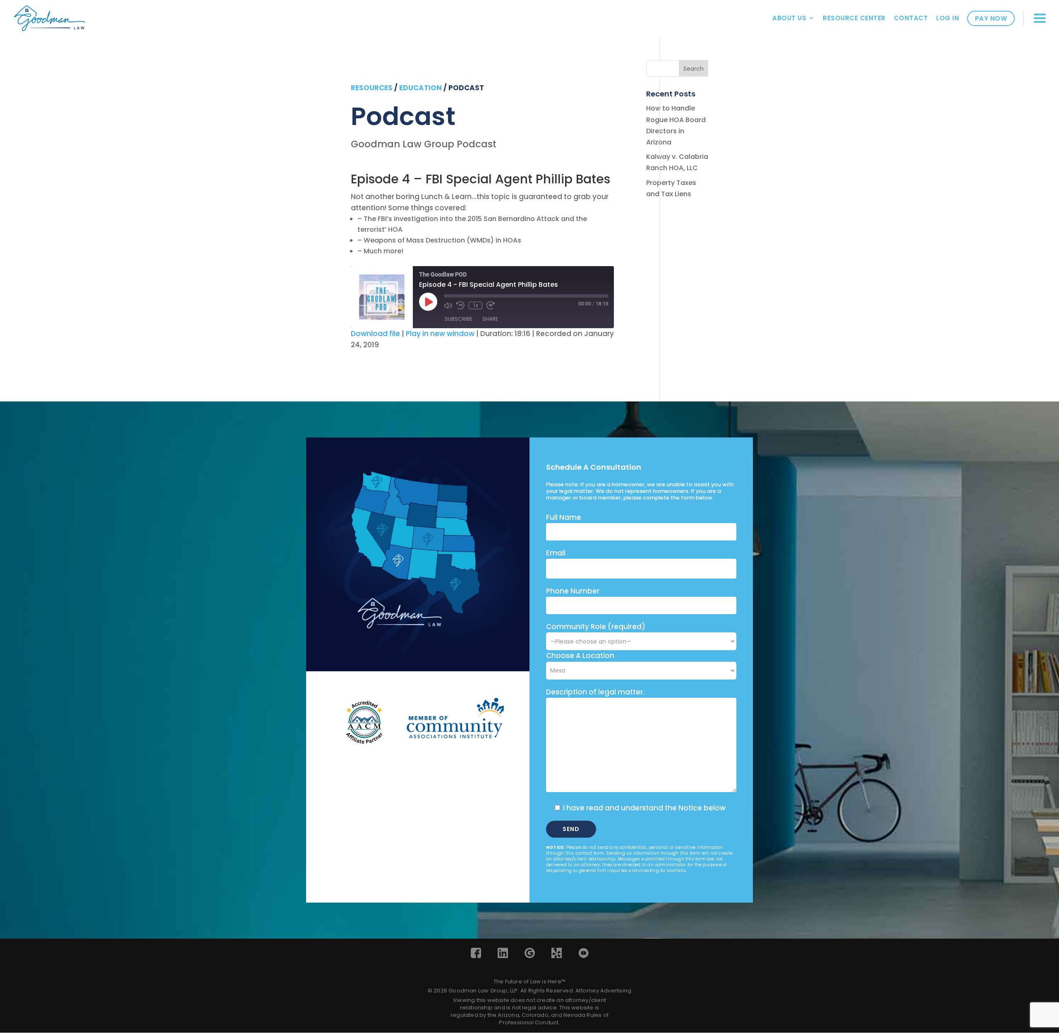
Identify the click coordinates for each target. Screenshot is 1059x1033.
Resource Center (854, 18)
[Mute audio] (448, 305)
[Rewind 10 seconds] (460, 305)
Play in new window (440, 334)
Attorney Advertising (603, 991)
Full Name (563, 517)
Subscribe (458, 318)
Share (490, 318)
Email (555, 553)
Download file (375, 334)
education (420, 88)
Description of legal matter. (595, 692)
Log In (947, 18)
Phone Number (572, 591)
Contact (911, 18)
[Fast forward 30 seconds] (490, 305)
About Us (789, 18)
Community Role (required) (595, 627)
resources (372, 88)
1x (475, 305)
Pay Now (991, 18)
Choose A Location (580, 656)
